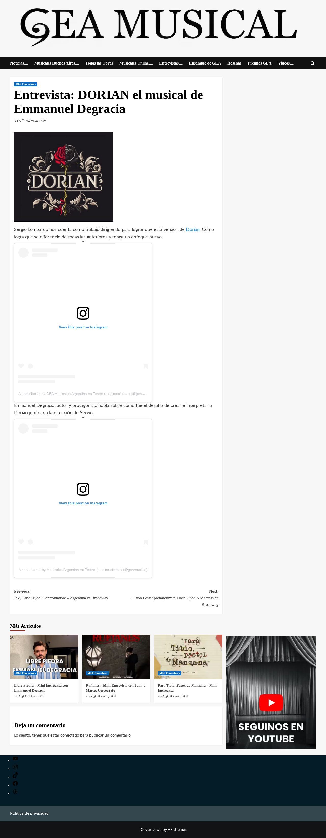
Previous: (61, 594)
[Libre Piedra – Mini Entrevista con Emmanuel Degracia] (44, 657)
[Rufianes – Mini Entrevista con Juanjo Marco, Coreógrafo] (116, 657)
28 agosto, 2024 (106, 696)
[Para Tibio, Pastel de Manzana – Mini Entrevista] (188, 657)
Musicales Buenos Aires (54, 63)
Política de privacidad (29, 813)
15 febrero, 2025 (35, 696)
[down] (26, 64)
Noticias (17, 63)
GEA (18, 120)
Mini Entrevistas (26, 84)
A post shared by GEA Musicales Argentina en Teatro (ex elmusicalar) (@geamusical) (86, 394)
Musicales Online (134, 63)
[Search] (312, 63)
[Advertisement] (271, 521)
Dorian (193, 229)
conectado (69, 735)
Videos (284, 63)
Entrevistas (169, 63)
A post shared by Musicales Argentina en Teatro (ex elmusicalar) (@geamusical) (83, 570)
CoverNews (151, 830)
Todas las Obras (99, 63)
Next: (174, 598)
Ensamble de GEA (205, 63)
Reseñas (234, 63)
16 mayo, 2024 (36, 120)
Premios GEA (260, 63)
